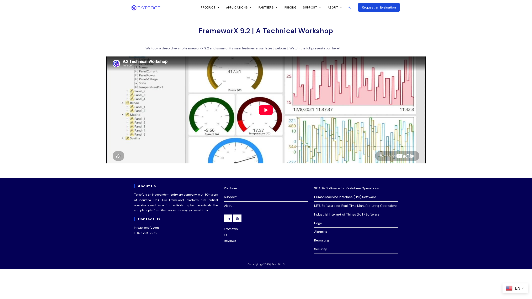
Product (208, 7)
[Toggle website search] (349, 7)
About (333, 7)
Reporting (321, 240)
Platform (230, 188)
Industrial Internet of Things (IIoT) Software (346, 214)
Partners (266, 7)
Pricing (290, 7)
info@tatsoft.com (146, 227)
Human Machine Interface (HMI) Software (345, 197)
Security (320, 249)
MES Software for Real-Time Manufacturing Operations (355, 205)
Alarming (320, 231)
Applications (237, 7)
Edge (318, 223)
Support (310, 7)
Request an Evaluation (379, 7)
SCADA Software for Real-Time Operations (346, 188)
